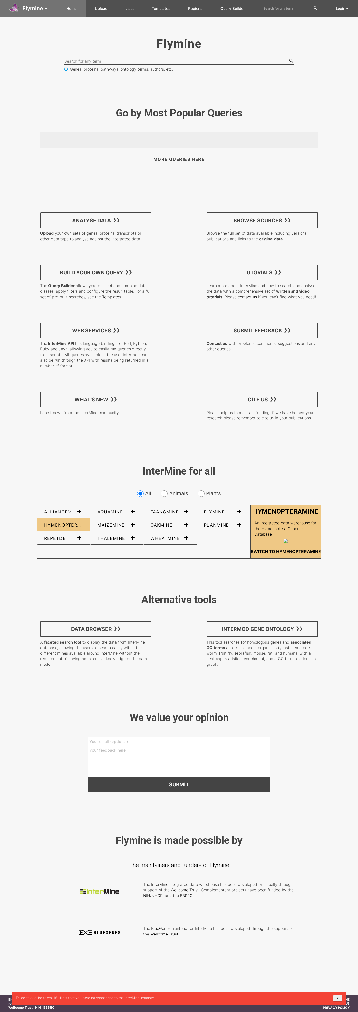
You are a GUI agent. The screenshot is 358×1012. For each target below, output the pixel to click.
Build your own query (91, 273)
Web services (91, 330)
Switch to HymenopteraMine (286, 551)
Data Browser (91, 629)
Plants (213, 493)
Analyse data (91, 220)
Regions (195, 8)
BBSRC (186, 895)
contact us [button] (247, 296)
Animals (178, 493)
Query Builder (232, 8)
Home (71, 8)
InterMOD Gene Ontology (258, 629)
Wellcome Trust (185, 889)
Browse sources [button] (258, 220)
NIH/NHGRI (153, 895)
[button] (28, 8)
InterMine (159, 884)
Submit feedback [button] (258, 330)
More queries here (179, 159)
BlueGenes (160, 928)
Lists (129, 8)
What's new (91, 399)
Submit (179, 784)
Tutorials (257, 273)
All (148, 493)
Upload (101, 8)
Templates (161, 8)
